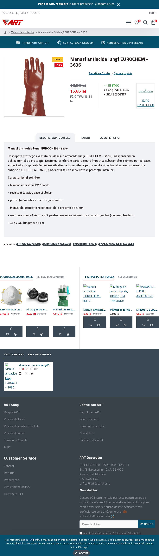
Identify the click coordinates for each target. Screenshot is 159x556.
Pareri (85, 138)
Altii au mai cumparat (51, 277)
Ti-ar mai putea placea (98, 277)
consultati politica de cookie (21, 543)
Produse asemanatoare (16, 277)
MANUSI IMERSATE (84, 244)
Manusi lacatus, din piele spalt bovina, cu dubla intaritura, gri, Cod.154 (64, 309)
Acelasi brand (127, 277)
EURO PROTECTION (28, 244)
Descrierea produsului (55, 138)
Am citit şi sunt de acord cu (112, 533)
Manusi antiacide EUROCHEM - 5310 (94, 309)
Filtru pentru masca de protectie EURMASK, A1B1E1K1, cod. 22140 (37, 309)
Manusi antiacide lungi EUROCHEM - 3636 (35, 365)
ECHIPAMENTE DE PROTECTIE (116, 244)
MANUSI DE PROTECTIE (57, 244)
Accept (84, 553)
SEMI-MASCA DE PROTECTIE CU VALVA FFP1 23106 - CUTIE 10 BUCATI (11, 309)
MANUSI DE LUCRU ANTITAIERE (147, 309)
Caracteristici (109, 138)
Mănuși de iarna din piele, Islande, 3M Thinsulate (121, 309)
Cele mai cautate (39, 354)
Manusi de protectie (22, 32)
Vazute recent (14, 354)
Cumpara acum (104, 3)
